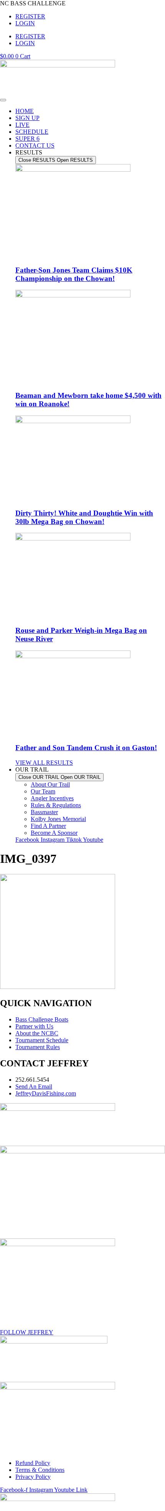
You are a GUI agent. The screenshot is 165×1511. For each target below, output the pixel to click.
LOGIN (25, 23)
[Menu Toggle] (3, 100)
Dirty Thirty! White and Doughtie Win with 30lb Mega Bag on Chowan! (84, 517)
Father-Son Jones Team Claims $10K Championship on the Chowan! (73, 274)
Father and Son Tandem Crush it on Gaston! (86, 748)
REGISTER (30, 16)
